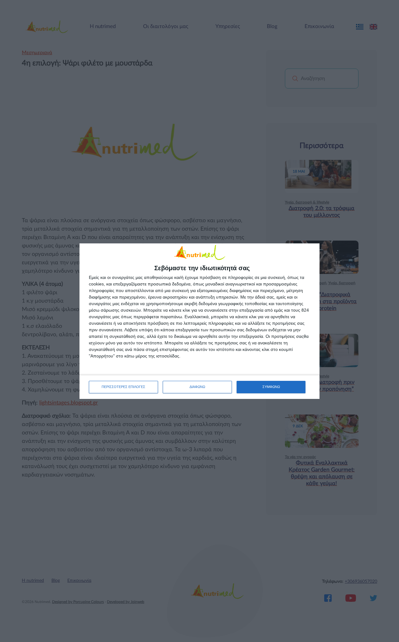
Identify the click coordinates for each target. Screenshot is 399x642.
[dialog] (199, 321)
